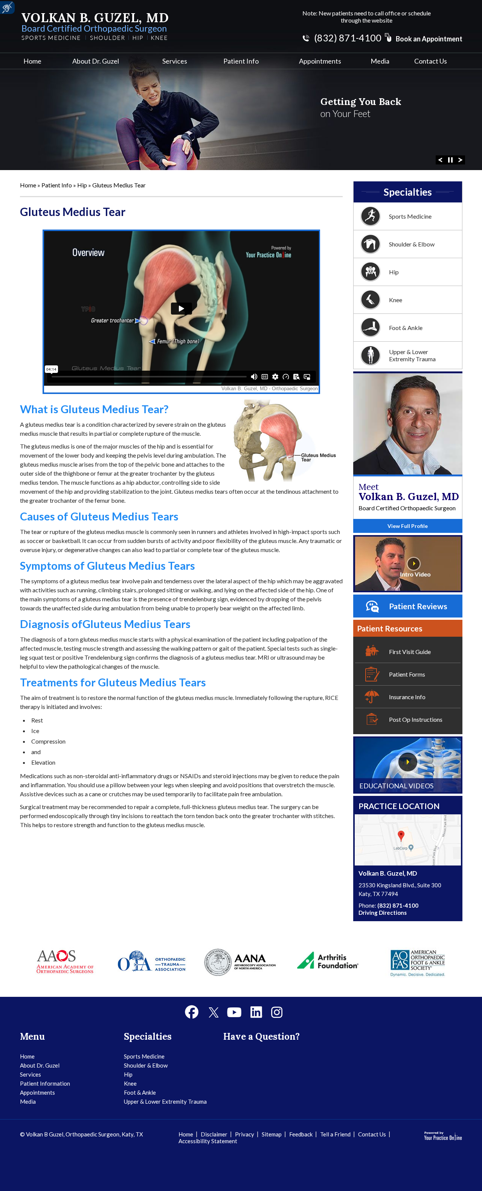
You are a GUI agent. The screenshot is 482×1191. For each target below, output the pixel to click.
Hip (82, 185)
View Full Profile (407, 526)
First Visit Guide (410, 651)
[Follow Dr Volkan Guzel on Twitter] (213, 1012)
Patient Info (241, 61)
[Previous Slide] (440, 159)
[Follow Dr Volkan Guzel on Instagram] (277, 1012)
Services (174, 61)
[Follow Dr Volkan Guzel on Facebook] (192, 1012)
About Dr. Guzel (95, 61)
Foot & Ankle (406, 327)
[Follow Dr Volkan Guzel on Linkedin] (256, 1012)
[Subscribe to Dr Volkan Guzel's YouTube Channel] (234, 1012)
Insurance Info (407, 696)
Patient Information (45, 1083)
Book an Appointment (429, 39)
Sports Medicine (410, 216)
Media (380, 61)
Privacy (244, 1134)
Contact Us (430, 61)
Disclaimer (214, 1134)
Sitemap (272, 1134)
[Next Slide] (460, 159)
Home (32, 61)
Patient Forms (407, 674)
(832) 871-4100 (347, 37)
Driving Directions (382, 912)
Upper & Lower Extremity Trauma (412, 355)
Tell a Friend (335, 1134)
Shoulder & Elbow (412, 244)
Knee (395, 299)
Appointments (320, 61)
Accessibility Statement (207, 1141)
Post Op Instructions (415, 719)
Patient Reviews (418, 606)
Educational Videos (396, 786)
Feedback (301, 1134)
